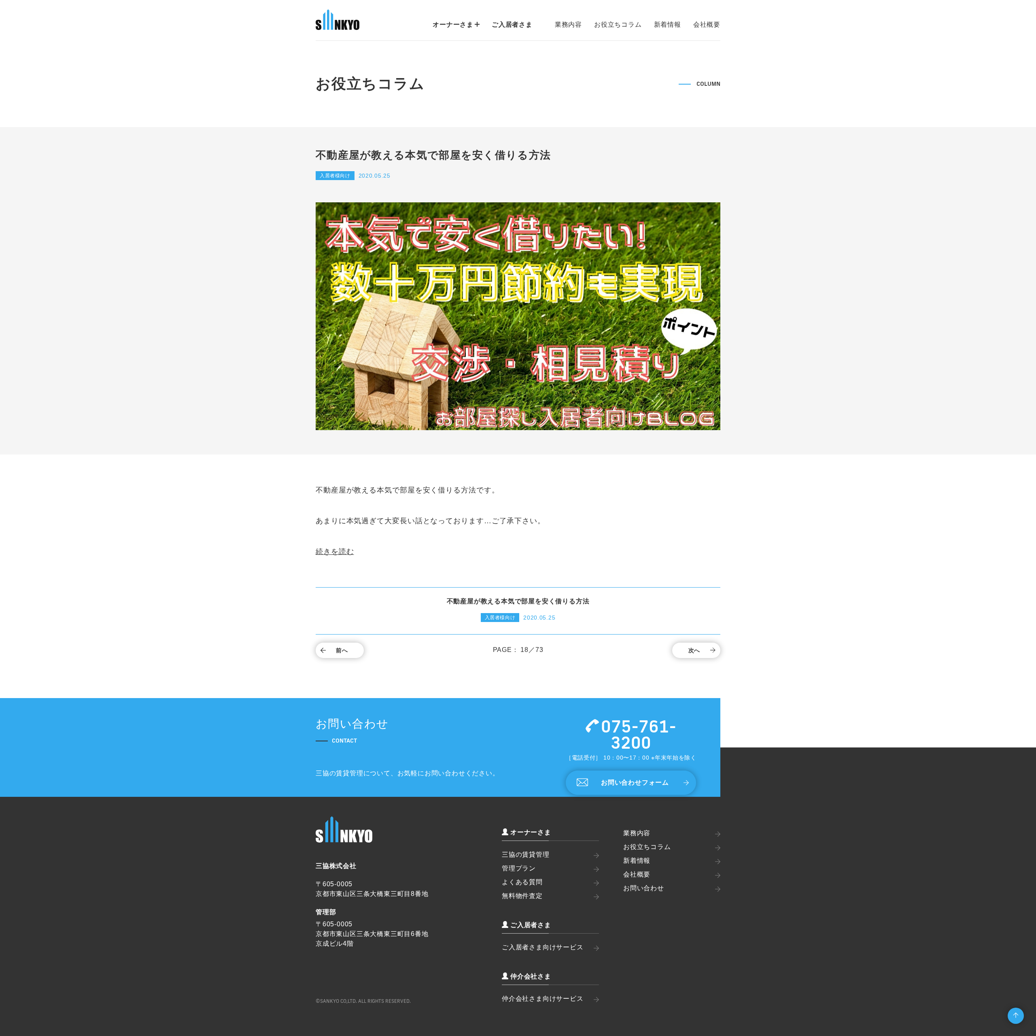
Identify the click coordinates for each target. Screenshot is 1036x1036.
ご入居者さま (512, 24)
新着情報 (667, 24)
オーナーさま (453, 24)
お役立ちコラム (618, 24)
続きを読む (335, 552)
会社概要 (706, 24)
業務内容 (568, 24)
